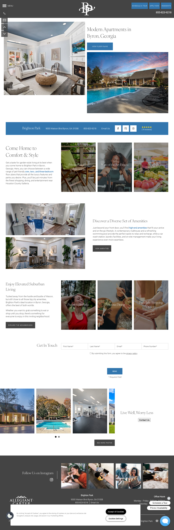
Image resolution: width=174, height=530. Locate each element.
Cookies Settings (116, 518)
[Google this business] (126, 128)
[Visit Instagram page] (133, 128)
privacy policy (131, 353)
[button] (166, 6)
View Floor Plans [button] (100, 46)
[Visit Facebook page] (118, 128)
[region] (75, 515)
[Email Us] (4, 20)
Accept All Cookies (116, 511)
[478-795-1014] (4, 13)
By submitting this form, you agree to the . (115, 353)
